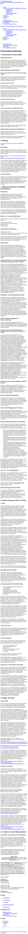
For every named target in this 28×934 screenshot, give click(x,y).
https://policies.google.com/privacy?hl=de (9, 747)
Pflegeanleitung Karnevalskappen (10, 21)
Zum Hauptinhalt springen (6, 1)
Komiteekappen (9, 10)
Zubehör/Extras (9, 14)
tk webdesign (3, 932)
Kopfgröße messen (7, 20)
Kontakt (5, 18)
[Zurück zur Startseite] (12, 2)
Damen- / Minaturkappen (11, 13)
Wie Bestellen (6, 22)
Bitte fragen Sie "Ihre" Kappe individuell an (18, 859)
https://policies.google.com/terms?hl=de (9, 813)
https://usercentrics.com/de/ (18, 579)
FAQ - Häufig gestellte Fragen (9, 24)
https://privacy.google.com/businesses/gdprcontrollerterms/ (13, 742)
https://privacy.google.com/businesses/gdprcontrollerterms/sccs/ (14, 743)
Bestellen (5, 15)
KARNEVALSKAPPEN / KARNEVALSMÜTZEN (14, 8)
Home (4, 7)
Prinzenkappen (9, 9)
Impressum (5, 921)
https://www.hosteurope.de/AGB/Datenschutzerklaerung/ (13, 158)
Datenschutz (6, 922)
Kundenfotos (6, 16)
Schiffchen (8, 11)
